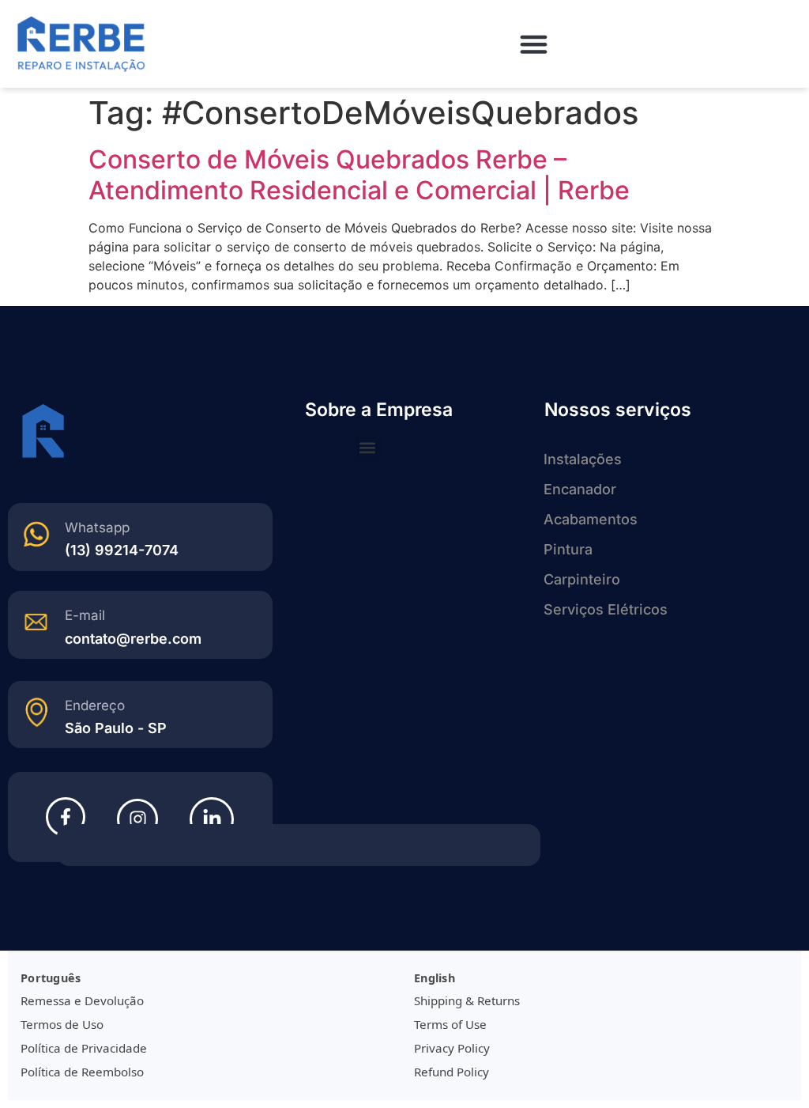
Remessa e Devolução (82, 1000)
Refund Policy (451, 1072)
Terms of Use (450, 1024)
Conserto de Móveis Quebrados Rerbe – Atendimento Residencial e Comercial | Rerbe (359, 174)
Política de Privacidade (84, 1048)
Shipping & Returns (467, 1000)
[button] (534, 44)
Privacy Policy (452, 1048)
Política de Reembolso (82, 1072)
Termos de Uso (62, 1024)
